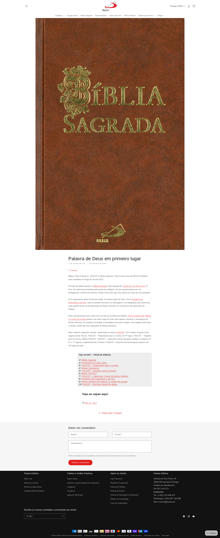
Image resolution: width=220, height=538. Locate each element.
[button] (26, 6)
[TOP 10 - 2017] (89, 403)
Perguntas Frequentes (119, 483)
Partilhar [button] (74, 270)
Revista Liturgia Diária (33, 487)
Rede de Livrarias (31, 483)
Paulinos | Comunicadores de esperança (83, 483)
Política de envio (136, 535)
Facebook (71, 491)
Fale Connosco (116, 479)
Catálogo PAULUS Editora (34, 491)
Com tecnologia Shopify (74, 535)
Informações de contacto (152, 535)
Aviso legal (165, 535)
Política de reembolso (91, 535)
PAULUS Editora (61, 535)
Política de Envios (117, 491)
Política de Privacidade (119, 499)
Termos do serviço (123, 535)
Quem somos (72, 479)
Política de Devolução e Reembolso (124, 495)
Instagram (71, 487)
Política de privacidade (107, 535)
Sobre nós (28, 479)
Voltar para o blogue (112, 413)
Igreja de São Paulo (75, 495)
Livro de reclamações (118, 503)
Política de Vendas (117, 487)
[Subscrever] (62, 516)
